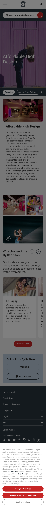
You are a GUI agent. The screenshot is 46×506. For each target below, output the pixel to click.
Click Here (12, 471)
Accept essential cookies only (23, 495)
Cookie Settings (23, 502)
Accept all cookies (23, 489)
